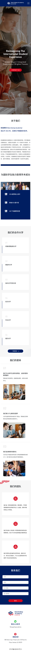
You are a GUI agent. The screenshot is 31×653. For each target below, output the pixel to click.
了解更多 (15, 351)
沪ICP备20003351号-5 (15, 649)
